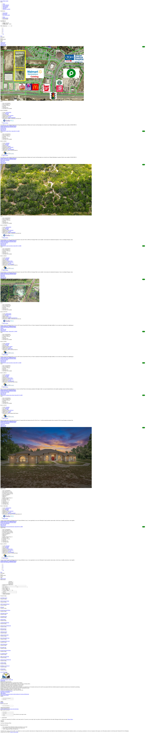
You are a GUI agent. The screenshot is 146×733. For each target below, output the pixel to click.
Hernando (7, 143)
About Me (4, 8)
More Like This (3, 44)
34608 (7, 114)
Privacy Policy (70, 719)
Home (4, 3)
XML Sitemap (3, 693)
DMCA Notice (5, 122)
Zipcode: (4, 592)
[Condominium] (10, 583)
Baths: (4, 589)
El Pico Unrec (10, 260)
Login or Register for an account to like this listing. (9, 708)
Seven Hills (5, 13)
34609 (7, 409)
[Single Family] (10, 582)
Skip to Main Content (4, 0)
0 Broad (1, 328)
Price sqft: (4, 586)
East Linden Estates (6, 15)
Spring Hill (7, 113)
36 (3, 34)
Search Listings (5, 5)
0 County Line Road (4, 242)
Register (1, 702)
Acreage (8, 146)
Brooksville (7, 344)
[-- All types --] (10, 581)
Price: (4, 585)
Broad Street (2, 275)
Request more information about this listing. (8, 126)
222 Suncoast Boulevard (4, 423)
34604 (7, 315)
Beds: (4, 588)
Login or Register (6, 4)
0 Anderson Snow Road (4, 392)
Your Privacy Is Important (5, 692)
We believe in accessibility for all (6, 691)
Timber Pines (5, 12)
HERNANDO (8, 112)
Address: (4, 591)
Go (1, 41)
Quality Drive (2, 42)
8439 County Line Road (4, 160)
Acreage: (4, 590)
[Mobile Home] (10, 584)
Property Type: (5, 584)
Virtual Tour (2, 43)
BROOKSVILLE (8, 314)
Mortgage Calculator (6, 9)
